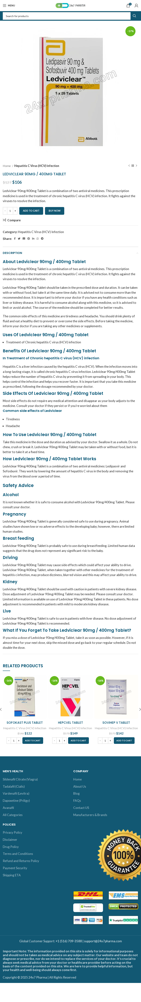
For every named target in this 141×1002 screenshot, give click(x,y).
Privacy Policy (12, 832)
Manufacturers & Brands (90, 815)
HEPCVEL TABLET (70, 722)
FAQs (77, 800)
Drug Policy (11, 847)
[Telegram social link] (42, 238)
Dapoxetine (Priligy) (16, 800)
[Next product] (136, 166)
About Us (79, 786)
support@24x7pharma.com (103, 941)
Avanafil (8, 808)
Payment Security (15, 868)
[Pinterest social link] (28, 238)
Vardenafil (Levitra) (16, 793)
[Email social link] (23, 238)
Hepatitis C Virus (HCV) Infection (36, 165)
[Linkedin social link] (33, 238)
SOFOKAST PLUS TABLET (25, 722)
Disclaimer (10, 840)
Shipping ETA (12, 875)
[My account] (136, 5)
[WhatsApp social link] (37, 238)
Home (7, 165)
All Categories (13, 815)
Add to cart (31, 210)
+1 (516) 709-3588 (69, 941)
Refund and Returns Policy (21, 861)
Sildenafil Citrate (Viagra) (20, 779)
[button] (32, 740)
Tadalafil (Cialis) (14, 786)
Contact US (81, 808)
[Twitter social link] (19, 238)
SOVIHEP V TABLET (116, 722)
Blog (76, 793)
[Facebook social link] (15, 238)
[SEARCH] (134, 16)
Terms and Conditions (18, 854)
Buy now (55, 210)
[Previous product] (129, 166)
